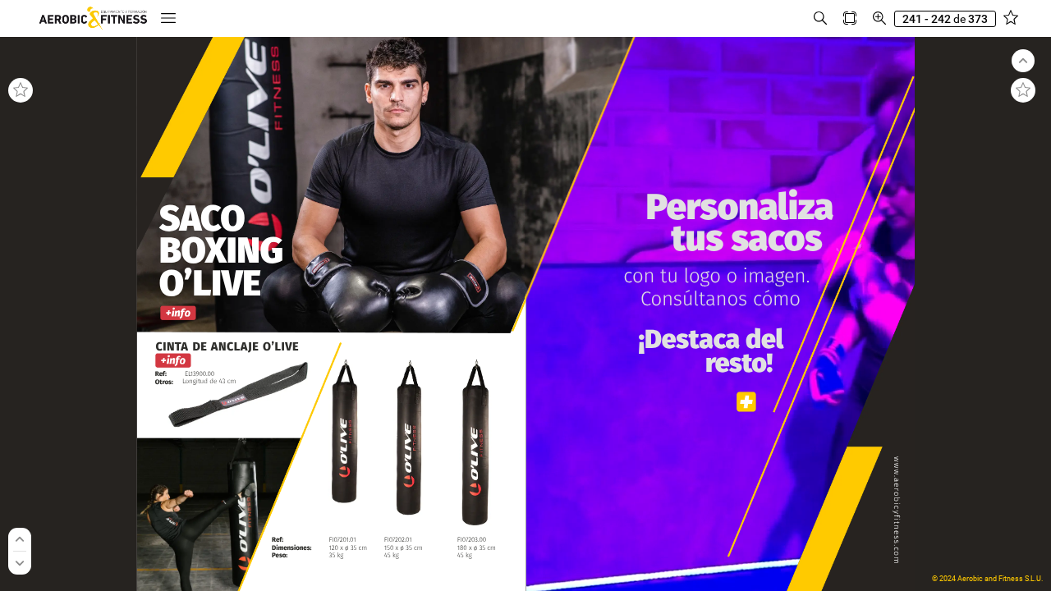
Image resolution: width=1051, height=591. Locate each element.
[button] (168, 18)
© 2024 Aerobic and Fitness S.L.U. (987, 579)
